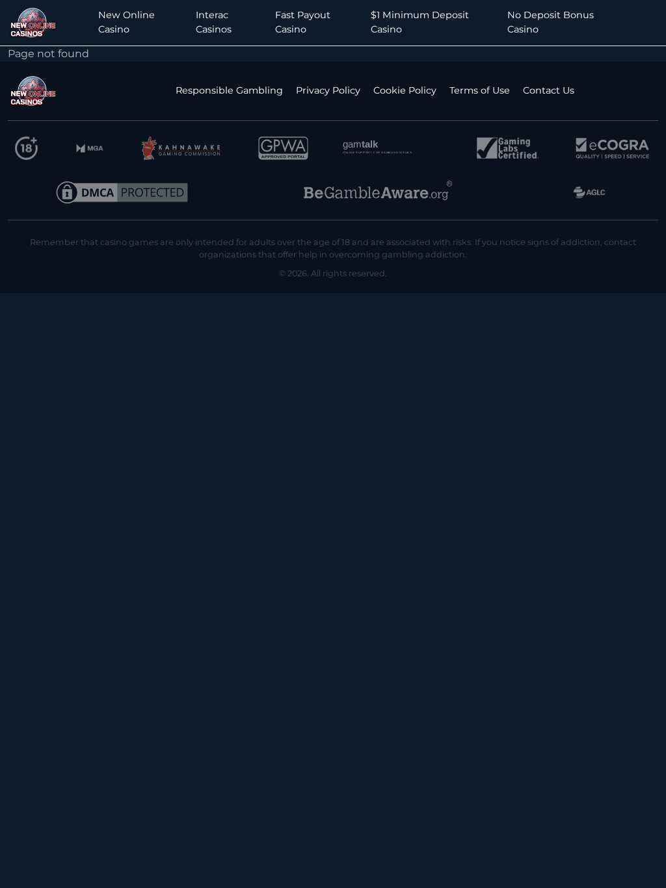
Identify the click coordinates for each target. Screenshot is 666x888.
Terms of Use (479, 90)
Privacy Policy (328, 90)
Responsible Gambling (229, 90)
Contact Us (548, 90)
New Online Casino (126, 22)
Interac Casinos (214, 22)
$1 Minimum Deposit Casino (420, 22)
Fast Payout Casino (302, 22)
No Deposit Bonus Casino (550, 22)
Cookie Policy (404, 90)
